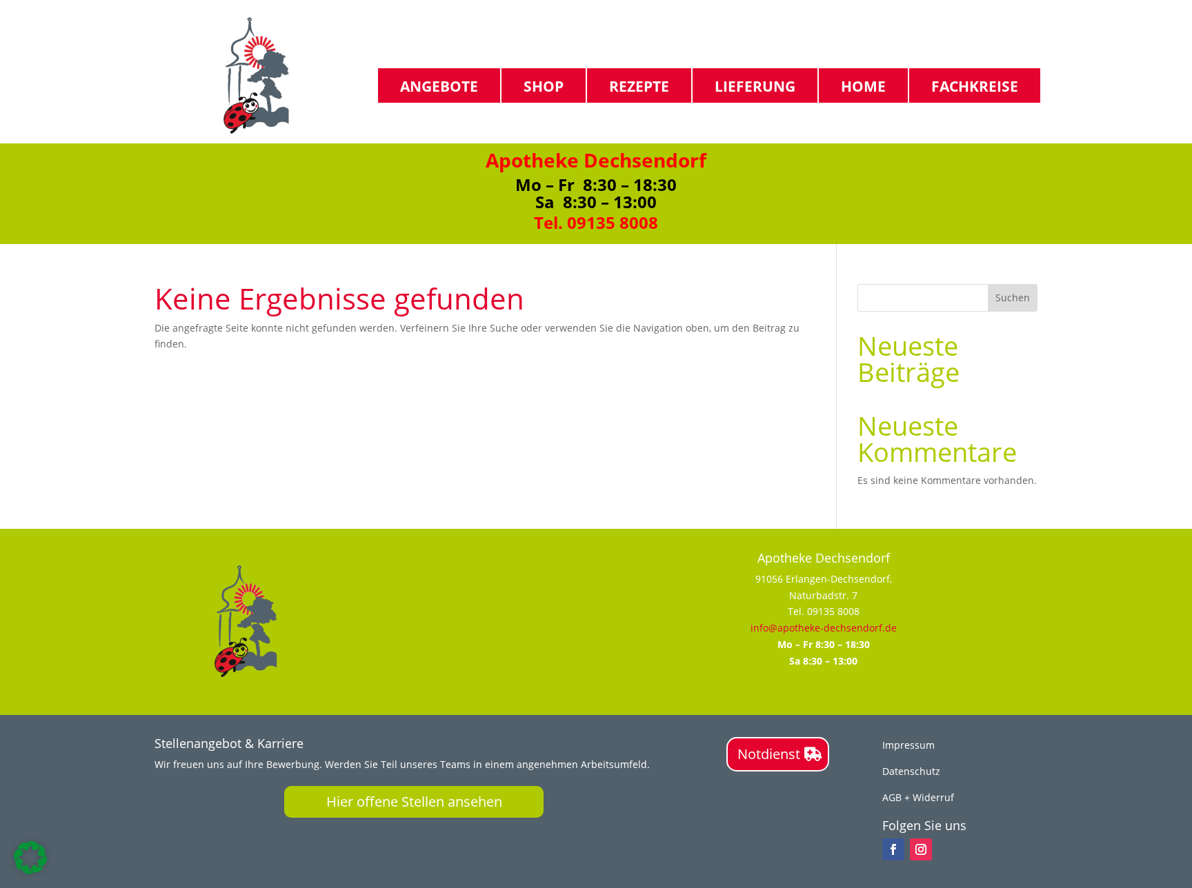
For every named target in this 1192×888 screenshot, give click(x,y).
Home (863, 85)
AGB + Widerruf (918, 797)
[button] (30, 857)
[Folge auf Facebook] (893, 849)
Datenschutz (911, 771)
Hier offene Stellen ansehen (414, 801)
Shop (544, 85)
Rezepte (639, 85)
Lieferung (755, 85)
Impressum (908, 744)
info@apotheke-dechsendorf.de (824, 627)
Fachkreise (974, 85)
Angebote (439, 85)
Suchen (1012, 297)
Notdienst (768, 754)
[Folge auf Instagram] (921, 849)
